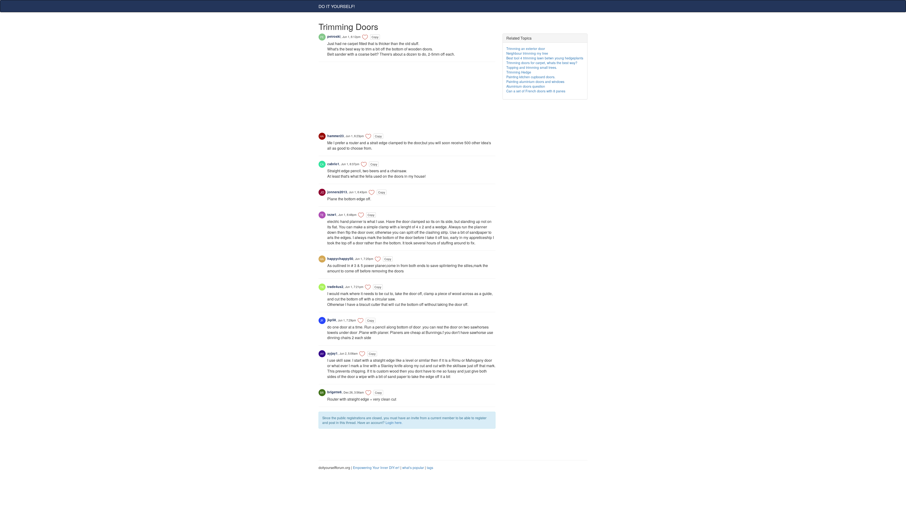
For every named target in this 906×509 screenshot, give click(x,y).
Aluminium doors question (525, 86)
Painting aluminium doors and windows (535, 81)
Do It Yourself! (337, 6)
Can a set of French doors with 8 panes (535, 91)
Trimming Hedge (518, 72)
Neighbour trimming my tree (527, 53)
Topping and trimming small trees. (531, 67)
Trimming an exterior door (525, 48)
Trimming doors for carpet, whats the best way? (541, 62)
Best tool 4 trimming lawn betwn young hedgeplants (544, 58)
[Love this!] (365, 37)
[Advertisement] (407, 100)
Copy (375, 37)
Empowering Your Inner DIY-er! (376, 467)
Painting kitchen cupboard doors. (530, 76)
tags (430, 467)
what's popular (413, 467)
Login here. (394, 422)
